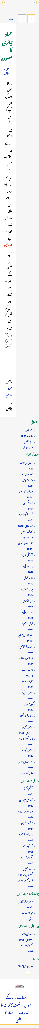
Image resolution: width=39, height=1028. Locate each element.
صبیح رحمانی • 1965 (27, 860)
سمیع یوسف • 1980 (27, 948)
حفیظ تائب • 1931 (27, 683)
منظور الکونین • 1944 (26, 825)
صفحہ (31, 19)
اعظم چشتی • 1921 (27, 791)
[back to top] (28, 973)
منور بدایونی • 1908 (27, 614)
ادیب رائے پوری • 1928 (27, 672)
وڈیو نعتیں (28, 441)
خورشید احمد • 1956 (27, 848)
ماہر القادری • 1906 (27, 603)
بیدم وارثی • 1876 (28, 568)
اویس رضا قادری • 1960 (25, 904)
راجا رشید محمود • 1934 (26, 718)
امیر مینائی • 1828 (25, 525)
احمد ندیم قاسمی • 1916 (25, 649)
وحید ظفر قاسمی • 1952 (26, 837)
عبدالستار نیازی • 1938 (25, 814)
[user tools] (4, 2)
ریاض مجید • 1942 (27, 752)
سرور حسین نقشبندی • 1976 (25, 871)
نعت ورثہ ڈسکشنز (25, 966)
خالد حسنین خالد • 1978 (25, 883)
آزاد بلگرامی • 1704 (27, 505)
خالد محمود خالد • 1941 (26, 741)
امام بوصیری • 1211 (27, 482)
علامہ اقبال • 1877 (27, 580)
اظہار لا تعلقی (13, 1016)
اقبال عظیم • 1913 (27, 626)
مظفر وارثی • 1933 (27, 695)
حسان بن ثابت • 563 (25, 465)
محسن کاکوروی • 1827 (26, 517)
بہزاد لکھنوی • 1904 (27, 591)
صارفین (7, 244)
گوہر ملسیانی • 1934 (28, 706)
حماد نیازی (5, 71)
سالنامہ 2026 (27, 435)
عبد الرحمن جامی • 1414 (25, 494)
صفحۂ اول (29, 429)
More (12, 18)
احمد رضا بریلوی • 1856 (25, 545)
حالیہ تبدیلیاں (27, 447)
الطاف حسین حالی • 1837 (27, 534)
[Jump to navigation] (35, 2)
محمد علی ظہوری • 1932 (25, 802)
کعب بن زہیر (27, 473)
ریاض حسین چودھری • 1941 (26, 729)
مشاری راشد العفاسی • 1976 (26, 936)
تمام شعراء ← (27, 772)
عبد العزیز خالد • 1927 (26, 660)
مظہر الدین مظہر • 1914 (25, 637)
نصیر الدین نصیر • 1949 (25, 764)
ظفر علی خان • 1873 (27, 557)
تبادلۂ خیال (22, 19)
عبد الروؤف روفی (27, 915)
